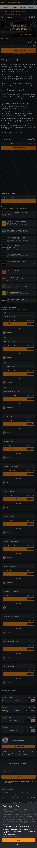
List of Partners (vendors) (10, 836)
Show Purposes (18, 845)
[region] (18, 825)
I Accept (18, 840)
